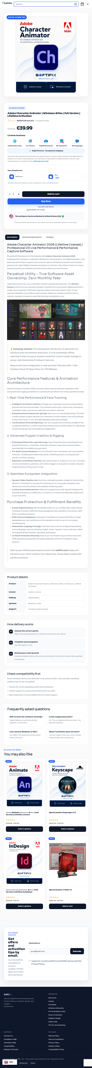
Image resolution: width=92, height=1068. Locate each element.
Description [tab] (12, 237)
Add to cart (53, 194)
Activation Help (10, 1043)
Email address (34, 943)
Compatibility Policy (56, 1049)
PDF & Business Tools (56, 1011)
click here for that (41, 161)
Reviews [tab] (50, 237)
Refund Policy (53, 1036)
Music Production (55, 1015)
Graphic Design (54, 1018)
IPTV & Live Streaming (56, 1025)
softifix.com (8, 1006)
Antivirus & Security (56, 1008)
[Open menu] (88, 4)
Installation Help (10, 1039)
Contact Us (8, 1036)
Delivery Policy (54, 1046)
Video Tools (53, 1022)
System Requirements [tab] (32, 237)
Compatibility (9, 1046)
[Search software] (75, 4)
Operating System (15, 170)
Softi (8, 994)
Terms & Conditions (56, 1039)
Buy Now (46, 201)
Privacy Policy (53, 1043)
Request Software (11, 1049)
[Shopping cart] (82, 4)
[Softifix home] (7, 4)
